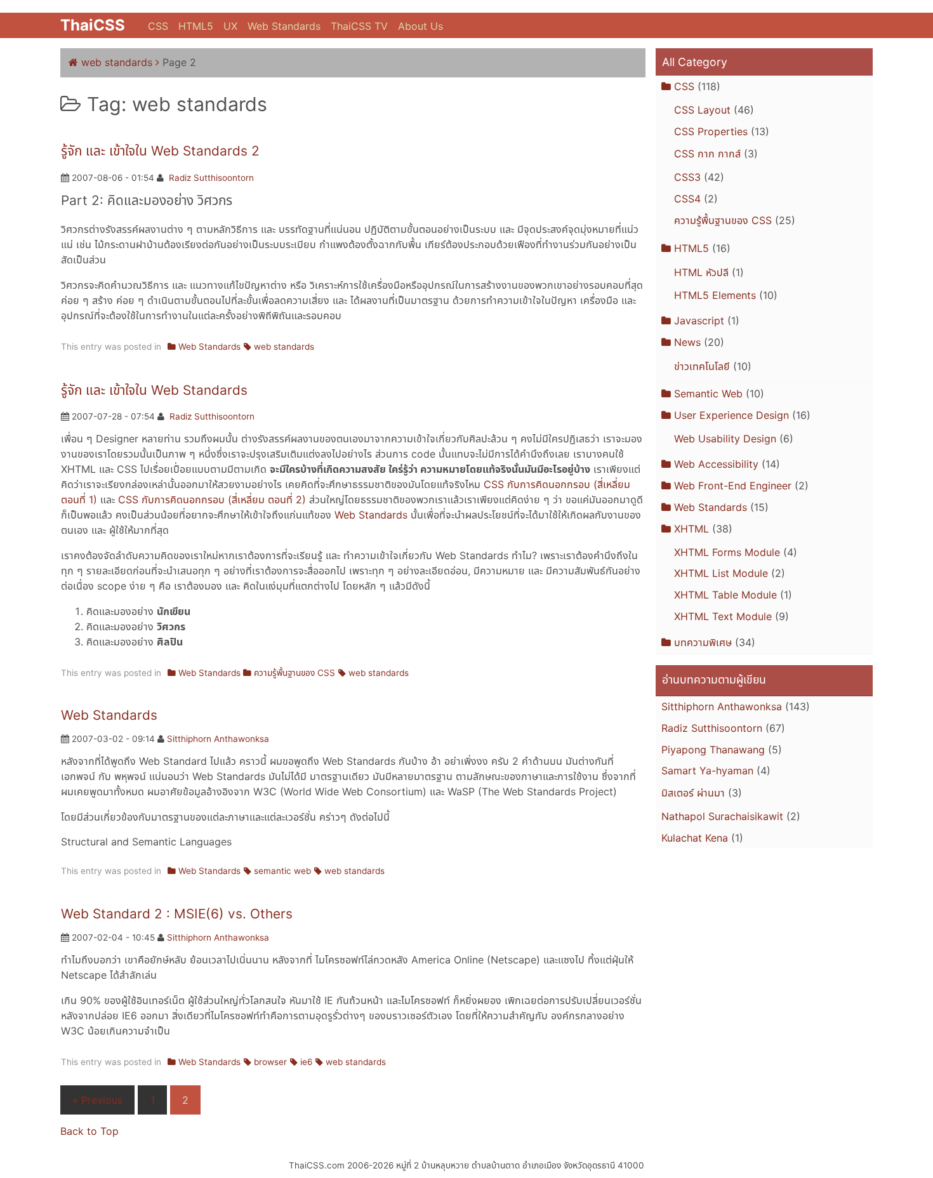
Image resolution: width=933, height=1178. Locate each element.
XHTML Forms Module (727, 552)
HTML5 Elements (715, 295)
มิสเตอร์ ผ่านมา (693, 792)
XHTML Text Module (723, 616)
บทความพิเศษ (703, 642)
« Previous (97, 1100)
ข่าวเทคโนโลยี (702, 366)
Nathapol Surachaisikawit (722, 816)
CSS (158, 26)
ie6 (306, 1062)
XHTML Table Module (725, 594)
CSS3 (687, 177)
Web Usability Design (725, 438)
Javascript (699, 320)
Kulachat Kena (694, 837)
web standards (116, 62)
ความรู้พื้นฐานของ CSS (294, 673)
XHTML (691, 528)
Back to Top (89, 1131)
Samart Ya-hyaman (707, 770)
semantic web (282, 871)
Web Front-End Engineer (732, 485)
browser (270, 1062)
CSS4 (687, 198)
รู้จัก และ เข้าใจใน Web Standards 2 (160, 151)
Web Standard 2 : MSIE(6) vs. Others (177, 914)
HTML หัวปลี (701, 272)
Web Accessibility (716, 464)
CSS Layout (702, 109)
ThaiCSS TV (359, 26)
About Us (420, 26)
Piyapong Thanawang (713, 749)
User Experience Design (731, 415)
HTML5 (195, 26)
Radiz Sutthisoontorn (211, 178)
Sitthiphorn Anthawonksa (218, 739)
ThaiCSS (92, 25)
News (687, 342)
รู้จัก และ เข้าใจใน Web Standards (154, 390)
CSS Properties (711, 131)
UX (230, 26)
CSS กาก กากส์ (707, 153)
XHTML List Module (721, 573)
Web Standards (284, 26)
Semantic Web (708, 393)
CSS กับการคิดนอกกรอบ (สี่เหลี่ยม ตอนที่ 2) (212, 499)
